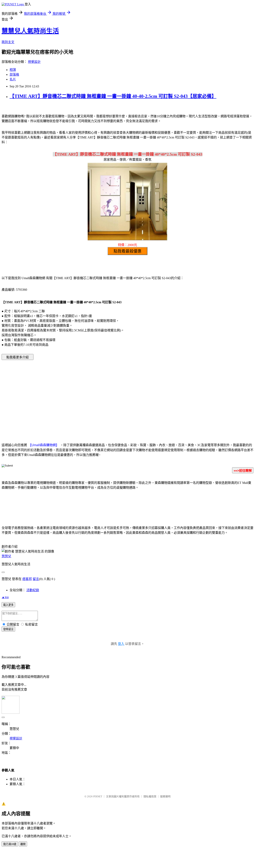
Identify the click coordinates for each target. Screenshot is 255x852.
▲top (5, 597)
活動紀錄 (32, 590)
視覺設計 (34, 61)
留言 (36, 579)
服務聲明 (165, 796)
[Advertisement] (93, 395)
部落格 (14, 74)
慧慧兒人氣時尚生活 (30, 31)
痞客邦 (27, 579)
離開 (23, 844)
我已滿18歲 (9, 844)
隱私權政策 (149, 796)
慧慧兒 (6, 556)
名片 (13, 79)
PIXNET (97, 796)
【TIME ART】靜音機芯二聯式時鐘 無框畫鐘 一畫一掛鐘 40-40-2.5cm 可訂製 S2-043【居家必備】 (113, 96)
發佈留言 (8, 629)
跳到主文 (8, 42)
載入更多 (8, 604)
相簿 (13, 69)
